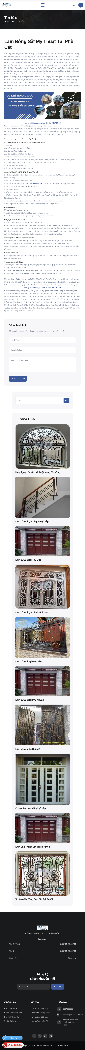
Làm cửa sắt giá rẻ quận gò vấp (31, 521)
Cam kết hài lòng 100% (40, 1013)
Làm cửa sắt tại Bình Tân (28, 661)
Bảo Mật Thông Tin (11, 1017)
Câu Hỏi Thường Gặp (39, 1009)
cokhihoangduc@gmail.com (72, 1014)
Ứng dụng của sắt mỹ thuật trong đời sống (37, 472)
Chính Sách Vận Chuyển (14, 1009)
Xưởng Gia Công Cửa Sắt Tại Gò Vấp (34, 899)
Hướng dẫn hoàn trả (39, 1021)
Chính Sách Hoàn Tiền (13, 1013)
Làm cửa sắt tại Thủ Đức (28, 560)
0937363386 (68, 1009)
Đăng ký (57, 986)
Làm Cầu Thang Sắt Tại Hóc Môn (32, 846)
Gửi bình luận (16, 379)
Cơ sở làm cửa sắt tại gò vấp (30, 808)
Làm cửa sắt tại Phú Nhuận (29, 700)
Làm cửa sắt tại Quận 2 (27, 749)
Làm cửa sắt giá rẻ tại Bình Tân (31, 612)
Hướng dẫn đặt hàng (39, 1017)
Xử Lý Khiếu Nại (10, 1021)
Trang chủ (9, 22)
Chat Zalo (14, 1038)
